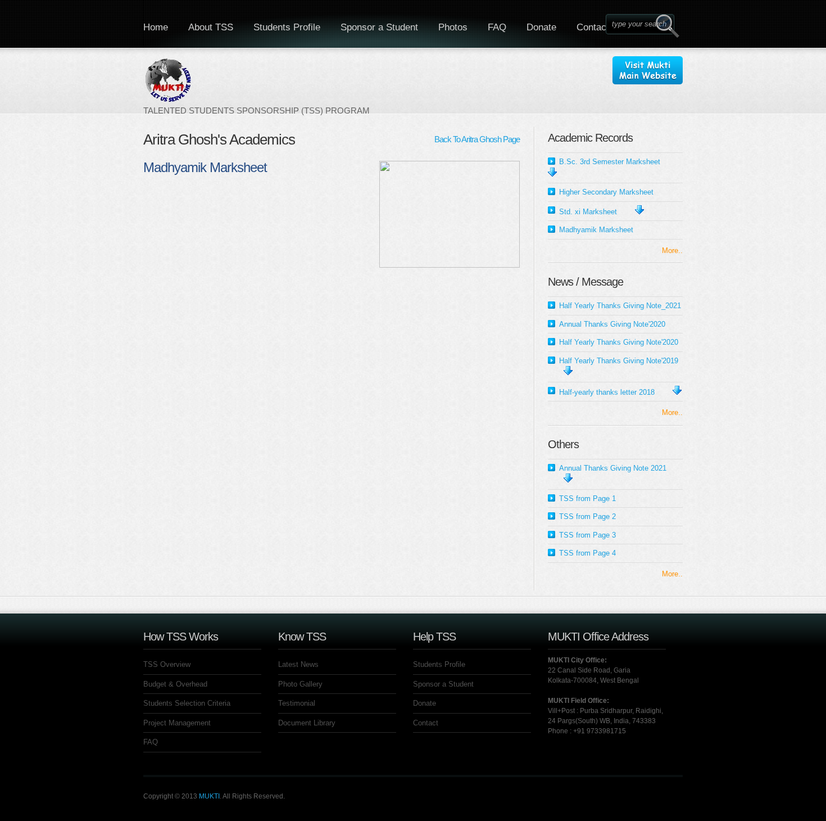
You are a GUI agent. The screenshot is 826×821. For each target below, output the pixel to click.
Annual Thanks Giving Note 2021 (612, 468)
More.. (672, 250)
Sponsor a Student (379, 27)
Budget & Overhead (175, 684)
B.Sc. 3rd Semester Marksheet (609, 161)
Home (155, 27)
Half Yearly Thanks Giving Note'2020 (618, 342)
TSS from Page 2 (587, 516)
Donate (541, 27)
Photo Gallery (300, 684)
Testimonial (296, 703)
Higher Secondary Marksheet (606, 192)
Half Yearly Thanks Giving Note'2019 (618, 361)
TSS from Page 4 (587, 553)
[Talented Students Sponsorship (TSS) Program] (256, 86)
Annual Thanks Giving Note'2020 (612, 324)
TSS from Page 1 (587, 498)
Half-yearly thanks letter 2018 (607, 392)
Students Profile (286, 27)
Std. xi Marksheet (588, 211)
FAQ (497, 27)
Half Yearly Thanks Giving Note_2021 (620, 305)
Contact (593, 27)
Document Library (306, 723)
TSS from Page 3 (587, 535)
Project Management (177, 723)
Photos (453, 27)
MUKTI (209, 796)
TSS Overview (166, 664)
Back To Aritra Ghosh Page (477, 139)
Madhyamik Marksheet (596, 229)
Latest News (298, 664)
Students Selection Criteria (186, 703)
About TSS (210, 27)
